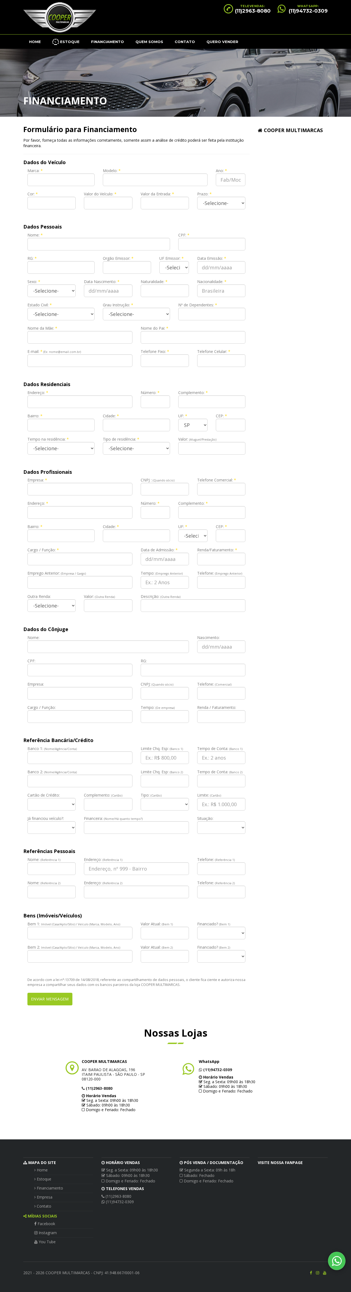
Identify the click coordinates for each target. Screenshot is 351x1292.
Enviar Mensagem (50, 999)
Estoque (43, 1179)
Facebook (45, 1223)
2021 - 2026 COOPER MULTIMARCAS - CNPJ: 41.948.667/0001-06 (81, 1272)
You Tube (47, 1241)
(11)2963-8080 (253, 11)
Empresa (44, 1197)
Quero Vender (222, 41)
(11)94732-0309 (308, 11)
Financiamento (107, 41)
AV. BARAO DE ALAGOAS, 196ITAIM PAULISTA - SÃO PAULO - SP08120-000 (113, 1074)
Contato (185, 41)
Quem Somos (149, 41)
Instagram (47, 1232)
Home (35, 41)
